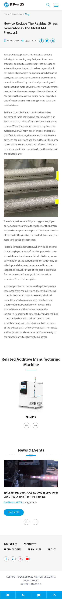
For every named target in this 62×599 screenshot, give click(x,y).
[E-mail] (7, 595)
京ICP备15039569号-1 (31, 584)
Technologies (12, 549)
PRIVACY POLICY (31, 581)
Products (30, 544)
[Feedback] (38, 595)
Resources (17, 14)
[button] (26, 425)
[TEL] (23, 595)
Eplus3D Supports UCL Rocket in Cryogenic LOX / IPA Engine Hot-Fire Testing (31, 495)
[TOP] (54, 595)
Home (6, 14)
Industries (10, 544)
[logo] (14, 4)
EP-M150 (31, 417)
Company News (13, 502)
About (52, 549)
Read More (14, 512)
